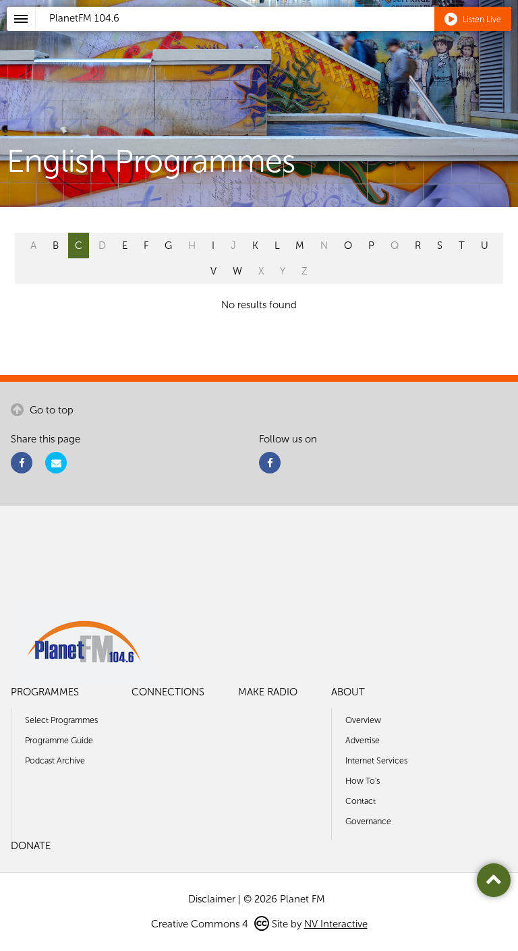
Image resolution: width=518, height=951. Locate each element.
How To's (362, 781)
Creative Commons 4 (201, 924)
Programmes (45, 692)
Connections (168, 692)
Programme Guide (59, 740)
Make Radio (267, 692)
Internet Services (376, 760)
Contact (360, 801)
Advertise (362, 740)
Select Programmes (61, 720)
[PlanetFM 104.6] (276, 34)
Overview (363, 720)
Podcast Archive (55, 760)
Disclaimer (211, 899)
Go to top (50, 410)
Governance (368, 821)
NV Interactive (336, 924)
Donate (31, 846)
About (348, 692)
